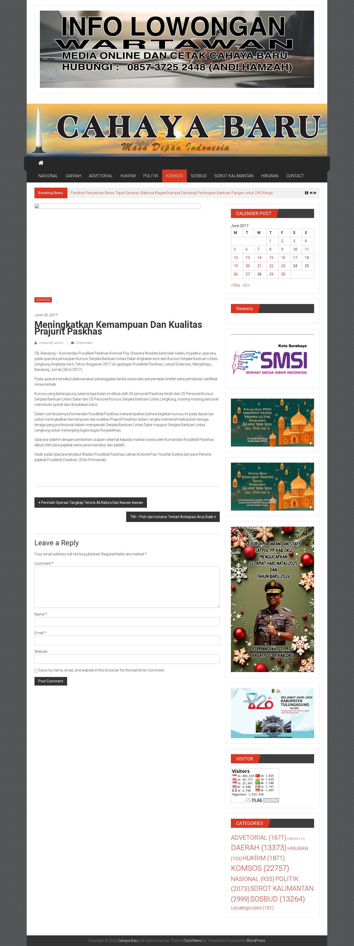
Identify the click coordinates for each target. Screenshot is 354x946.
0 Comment (83, 343)
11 (307, 249)
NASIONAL (48, 175)
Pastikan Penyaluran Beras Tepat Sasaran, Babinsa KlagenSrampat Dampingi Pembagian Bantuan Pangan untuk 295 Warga (172, 193)
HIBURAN (269, 175)
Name (40, 614)
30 (283, 274)
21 (259, 266)
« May (235, 285)
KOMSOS (174, 175)
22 (271, 266)
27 (248, 274)
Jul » (246, 285)
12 (236, 258)
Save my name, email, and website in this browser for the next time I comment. (102, 670)
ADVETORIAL (101, 175)
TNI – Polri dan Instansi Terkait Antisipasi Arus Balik (171, 517)
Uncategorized (252, 908)
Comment (43, 563)
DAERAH (73, 175)
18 (307, 258)
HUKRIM (128, 175)
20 (248, 266)
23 (283, 266)
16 (283, 258)
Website (40, 652)
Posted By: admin (51, 343)
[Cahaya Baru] (40, 163)
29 (271, 274)
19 (236, 266)
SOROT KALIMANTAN (233, 175)
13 (248, 258)
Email (40, 633)
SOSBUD (199, 175)
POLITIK (150, 175)
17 (295, 258)
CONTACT (295, 175)
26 (236, 274)
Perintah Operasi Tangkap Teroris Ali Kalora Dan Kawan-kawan (92, 502)
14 (259, 258)
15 (271, 258)
